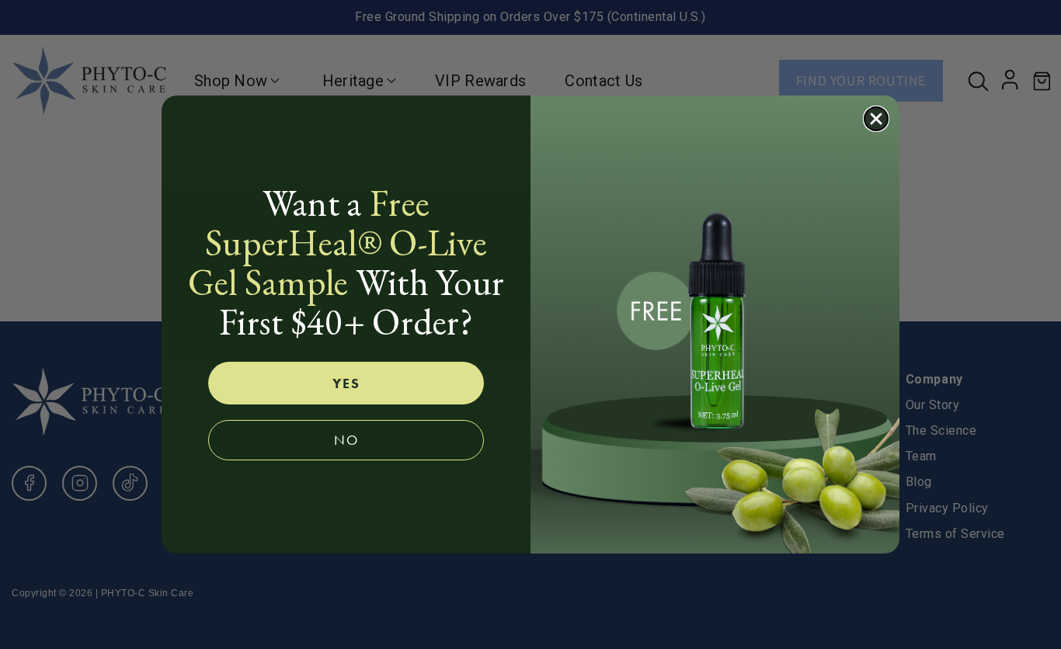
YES (346, 383)
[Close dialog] (876, 118)
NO (346, 440)
